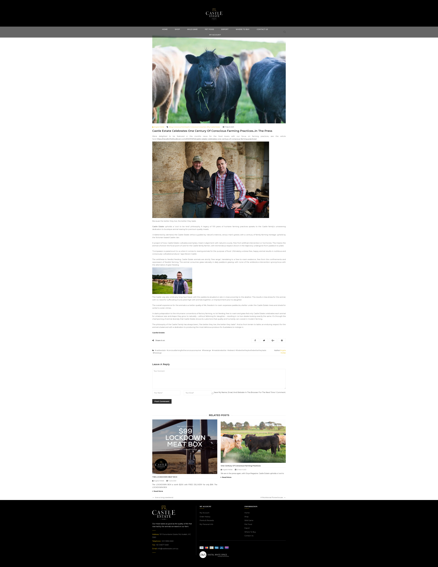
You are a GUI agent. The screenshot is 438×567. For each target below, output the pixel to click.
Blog (171, 127)
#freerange (206, 350)
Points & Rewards (207, 520)
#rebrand (231, 350)
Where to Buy (250, 532)
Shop (246, 517)
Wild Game (248, 520)
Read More (158, 491)
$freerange (157, 353)
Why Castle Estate (213, 127)
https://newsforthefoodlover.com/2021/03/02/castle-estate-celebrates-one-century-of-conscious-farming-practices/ (207, 139)
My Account (204, 513)
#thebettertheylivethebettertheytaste (251, 350)
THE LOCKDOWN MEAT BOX (164, 477)
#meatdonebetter (219, 350)
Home (247, 513)
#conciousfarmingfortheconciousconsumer (184, 350)
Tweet (264, 340)
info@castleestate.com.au (168, 549)
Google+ (273, 340)
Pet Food (248, 524)
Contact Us (248, 536)
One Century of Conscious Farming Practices (241, 466)
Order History (205, 517)
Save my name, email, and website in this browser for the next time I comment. (250, 392)
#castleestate (160, 350)
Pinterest (282, 340)
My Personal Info (206, 524)
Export (247, 528)
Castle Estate (158, 226)
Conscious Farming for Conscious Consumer (189, 127)
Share (255, 340)
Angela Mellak (159, 127)
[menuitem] (165, 29)
